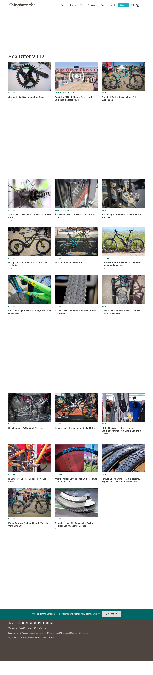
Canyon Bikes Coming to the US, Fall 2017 (75, 428)
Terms (44, 637)
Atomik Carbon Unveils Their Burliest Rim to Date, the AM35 (76, 480)
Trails (63, 5)
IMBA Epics (49, 632)
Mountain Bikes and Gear (65, 93)
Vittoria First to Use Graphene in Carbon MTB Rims (29, 215)
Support (123, 5)
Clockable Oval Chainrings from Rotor (26, 97)
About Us (23, 627)
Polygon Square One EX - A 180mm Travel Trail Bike (28, 264)
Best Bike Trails (36, 632)
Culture (11, 93)
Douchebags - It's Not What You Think (26, 428)
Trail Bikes (106, 258)
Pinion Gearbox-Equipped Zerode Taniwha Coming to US (28, 524)
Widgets (42, 627)
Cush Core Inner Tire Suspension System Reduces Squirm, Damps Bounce (74, 524)
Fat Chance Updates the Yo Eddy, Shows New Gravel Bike (29, 312)
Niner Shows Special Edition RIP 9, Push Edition (27, 480)
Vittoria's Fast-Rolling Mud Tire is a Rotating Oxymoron (76, 312)
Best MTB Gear (62, 632)
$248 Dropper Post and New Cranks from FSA (74, 215)
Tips (82, 5)
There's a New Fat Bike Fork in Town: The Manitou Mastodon (121, 312)
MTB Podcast (22, 632)
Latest (112, 5)
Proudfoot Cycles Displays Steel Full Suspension (119, 98)
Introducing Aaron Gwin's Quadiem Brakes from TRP (121, 215)
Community (92, 5)
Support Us (33, 627)
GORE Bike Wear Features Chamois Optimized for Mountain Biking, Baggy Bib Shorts (121, 431)
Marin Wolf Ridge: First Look (68, 262)
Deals (103, 5)
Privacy (50, 637)
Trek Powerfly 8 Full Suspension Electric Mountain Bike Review (121, 264)
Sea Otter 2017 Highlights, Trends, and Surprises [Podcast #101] (73, 98)
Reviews (73, 5)
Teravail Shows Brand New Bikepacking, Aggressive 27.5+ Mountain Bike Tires (121, 480)
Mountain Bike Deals (79, 632)
